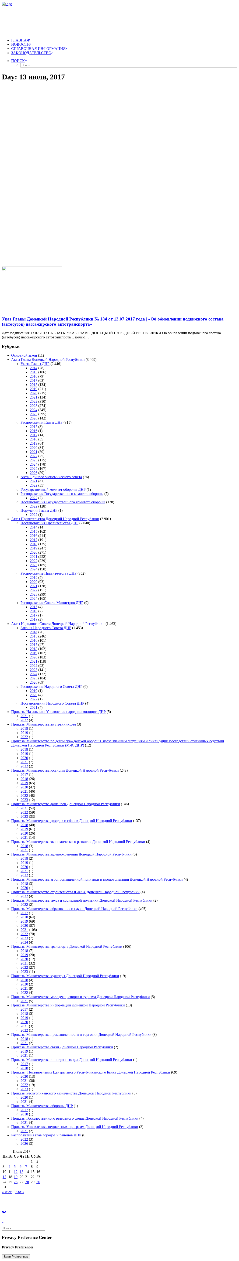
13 (21, 1172)
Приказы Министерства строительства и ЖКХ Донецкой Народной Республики (75, 892)
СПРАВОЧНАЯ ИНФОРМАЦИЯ (38, 49)
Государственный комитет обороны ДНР (53, 489)
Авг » (19, 1192)
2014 (33, 368)
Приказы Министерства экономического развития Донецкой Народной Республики (78, 842)
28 (27, 1182)
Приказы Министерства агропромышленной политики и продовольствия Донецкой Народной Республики (97, 879)
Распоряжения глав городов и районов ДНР (46, 1135)
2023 (33, 406)
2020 (33, 393)
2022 (33, 401)
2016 (33, 376)
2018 (33, 385)
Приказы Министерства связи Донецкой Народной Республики (62, 1047)
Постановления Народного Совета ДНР (52, 703)
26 (16, 1182)
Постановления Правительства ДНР (49, 523)
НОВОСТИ (20, 44)
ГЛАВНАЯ (20, 40)
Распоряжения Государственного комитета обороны (62, 494)
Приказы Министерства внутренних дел (43, 724)
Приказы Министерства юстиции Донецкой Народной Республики (65, 770)
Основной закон (24, 355)
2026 (33, 418)
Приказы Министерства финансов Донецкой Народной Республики (65, 804)
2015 (33, 372)
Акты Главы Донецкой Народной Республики (48, 359)
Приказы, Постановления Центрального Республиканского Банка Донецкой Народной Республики (90, 1072)
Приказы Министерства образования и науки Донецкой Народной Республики (74, 909)
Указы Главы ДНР (35, 364)
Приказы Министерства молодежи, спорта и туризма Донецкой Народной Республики (80, 997)
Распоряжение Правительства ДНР (49, 573)
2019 (33, 389)
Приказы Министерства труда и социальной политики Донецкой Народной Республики (81, 900)
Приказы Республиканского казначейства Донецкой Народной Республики (71, 1093)
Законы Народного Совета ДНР (46, 628)
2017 (33, 380)
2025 (33, 414)
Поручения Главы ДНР (39, 510)
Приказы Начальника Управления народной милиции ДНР (58, 712)
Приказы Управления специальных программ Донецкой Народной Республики (74, 1127)
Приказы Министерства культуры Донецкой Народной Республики (65, 976)
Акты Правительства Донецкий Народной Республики (55, 519)
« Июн (7, 1192)
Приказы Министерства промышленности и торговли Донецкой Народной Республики (81, 1034)
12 (16, 1172)
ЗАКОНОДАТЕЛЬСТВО (31, 53)
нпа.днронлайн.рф (70, 1200)
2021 (33, 397)
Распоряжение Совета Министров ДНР (52, 603)
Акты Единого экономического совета (51, 477)
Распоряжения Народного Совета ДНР (51, 686)
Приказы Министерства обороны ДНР (42, 1106)
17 (4, 1177)
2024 (33, 410)
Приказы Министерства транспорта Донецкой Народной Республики (66, 946)
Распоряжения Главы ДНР (42, 422)
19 (16, 1177)
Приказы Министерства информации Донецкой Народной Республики (68, 1005)
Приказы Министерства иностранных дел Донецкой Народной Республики (71, 1060)
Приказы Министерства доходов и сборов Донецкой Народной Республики (71, 821)
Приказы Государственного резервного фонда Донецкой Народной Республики (74, 1118)
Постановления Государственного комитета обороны (63, 502)
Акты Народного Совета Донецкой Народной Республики (58, 624)
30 (38, 1182)
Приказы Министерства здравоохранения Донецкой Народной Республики (71, 854)
